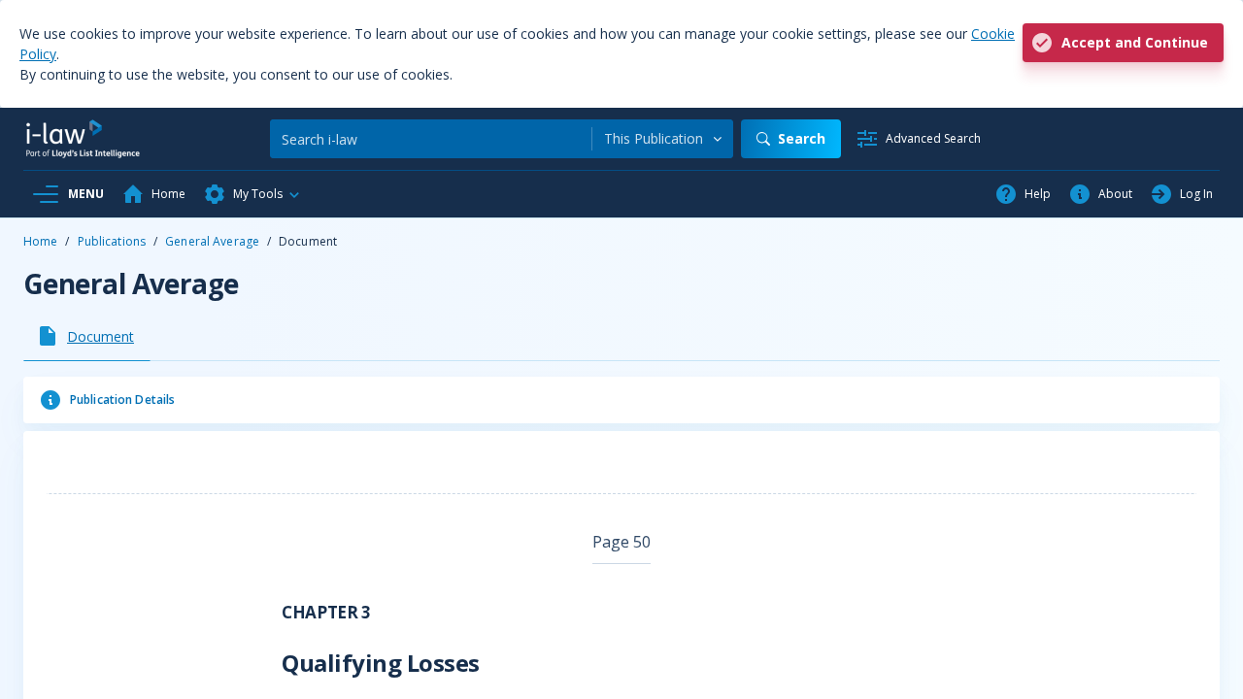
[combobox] (662, 138)
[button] (252, 194)
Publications (112, 241)
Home (40, 241)
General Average (212, 241)
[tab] (87, 336)
